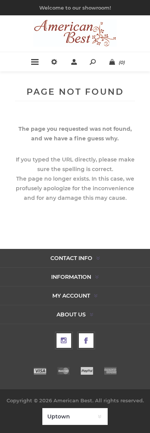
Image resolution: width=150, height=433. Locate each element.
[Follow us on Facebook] (86, 340)
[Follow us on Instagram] (64, 340)
